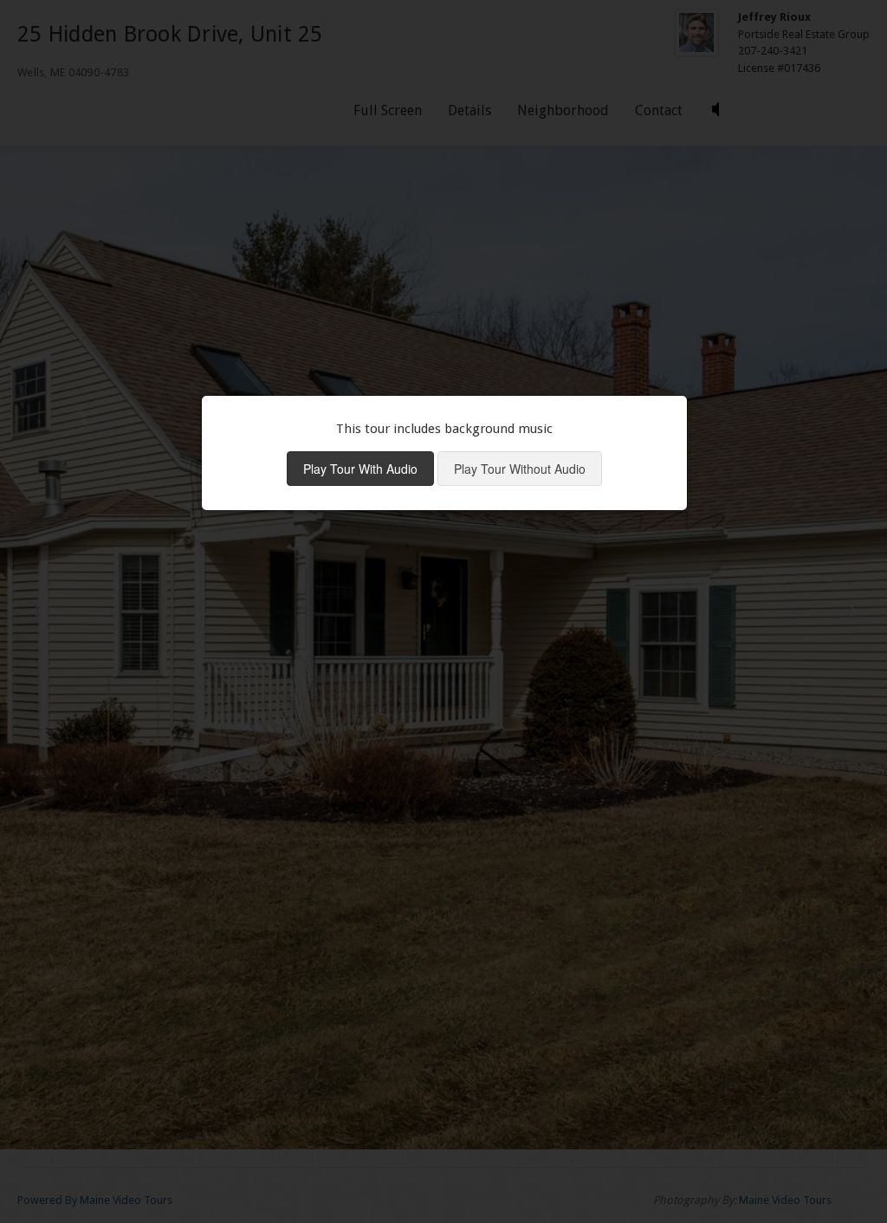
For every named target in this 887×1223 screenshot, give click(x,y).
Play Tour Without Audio (520, 468)
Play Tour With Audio (360, 468)
